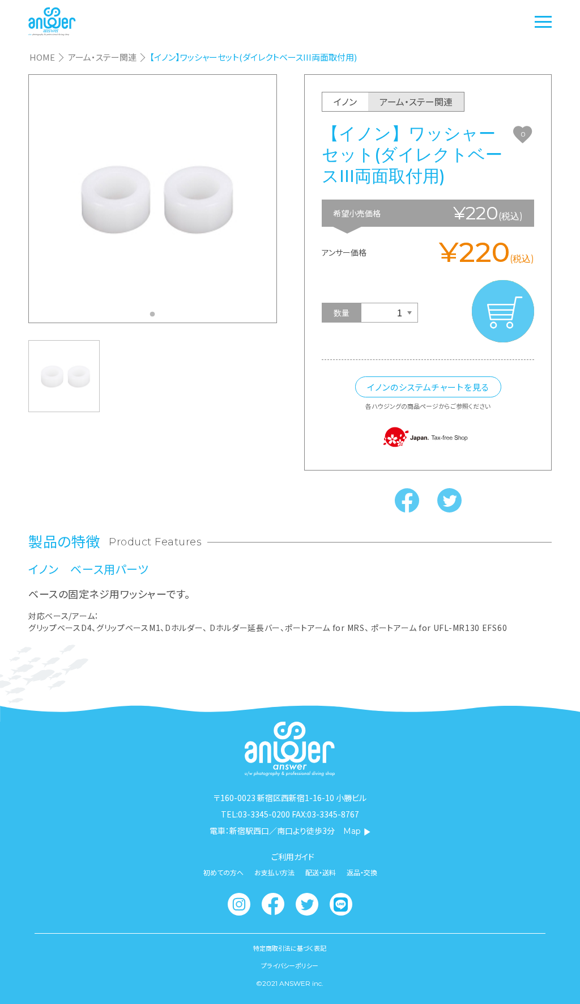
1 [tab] (155, 317)
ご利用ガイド (292, 856)
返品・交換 (362, 872)
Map (352, 831)
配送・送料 (320, 872)
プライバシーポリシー (289, 966)
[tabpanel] (152, 198)
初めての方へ (223, 872)
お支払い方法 (274, 872)
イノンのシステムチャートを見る (428, 387)
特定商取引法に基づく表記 (289, 948)
